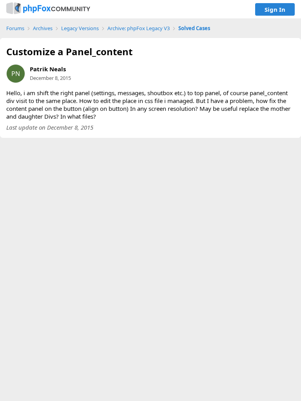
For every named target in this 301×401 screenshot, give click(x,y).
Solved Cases (194, 28)
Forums (15, 28)
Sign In (275, 9)
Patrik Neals (48, 69)
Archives (43, 28)
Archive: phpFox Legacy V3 (138, 28)
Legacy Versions (80, 28)
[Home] (48, 9)
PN (15, 73)
